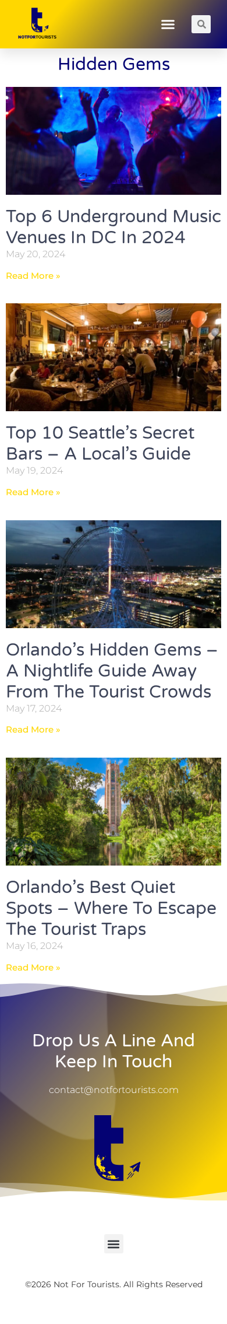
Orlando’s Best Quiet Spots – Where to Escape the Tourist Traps (111, 908)
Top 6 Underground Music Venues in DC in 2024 (113, 227)
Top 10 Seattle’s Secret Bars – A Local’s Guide (100, 443)
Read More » (33, 275)
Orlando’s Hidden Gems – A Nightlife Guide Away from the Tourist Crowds (112, 671)
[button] (168, 24)
